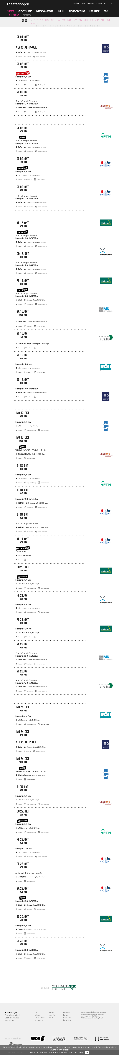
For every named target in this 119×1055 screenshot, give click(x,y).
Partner (51, 1017)
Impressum (90, 4)
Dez (53, 20)
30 (97, 26)
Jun (86, 20)
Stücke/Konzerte (25, 11)
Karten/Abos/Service (44, 11)
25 (85, 26)
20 (74, 26)
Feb (63, 20)
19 (71, 26)
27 (90, 26)
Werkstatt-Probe (26, 47)
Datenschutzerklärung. (76, 1052)
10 (50, 26)
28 (92, 26)
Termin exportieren (40, 57)
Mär (69, 20)
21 (76, 26)
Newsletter (76, 4)
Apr (75, 20)
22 (78, 26)
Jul (91, 20)
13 (57, 26)
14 (60, 26)
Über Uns (61, 11)
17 (67, 26)
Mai (80, 20)
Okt (41, 20)
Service (51, 1012)
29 (95, 26)
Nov (47, 20)
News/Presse (94, 11)
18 (69, 26)
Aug (97, 20)
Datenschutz (99, 4)
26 (88, 26)
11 (53, 26)
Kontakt (83, 4)
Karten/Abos (39, 1020)
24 (83, 26)
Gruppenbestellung (31, 430)
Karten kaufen (29, 85)
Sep (36, 20)
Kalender (10, 11)
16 (64, 26)
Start (106, 11)
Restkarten (29, 909)
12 (55, 26)
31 (99, 26)
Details (20, 57)
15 (62, 26)
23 (81, 26)
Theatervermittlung (77, 11)
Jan (58, 20)
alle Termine (14, 15)
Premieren (27, 15)
